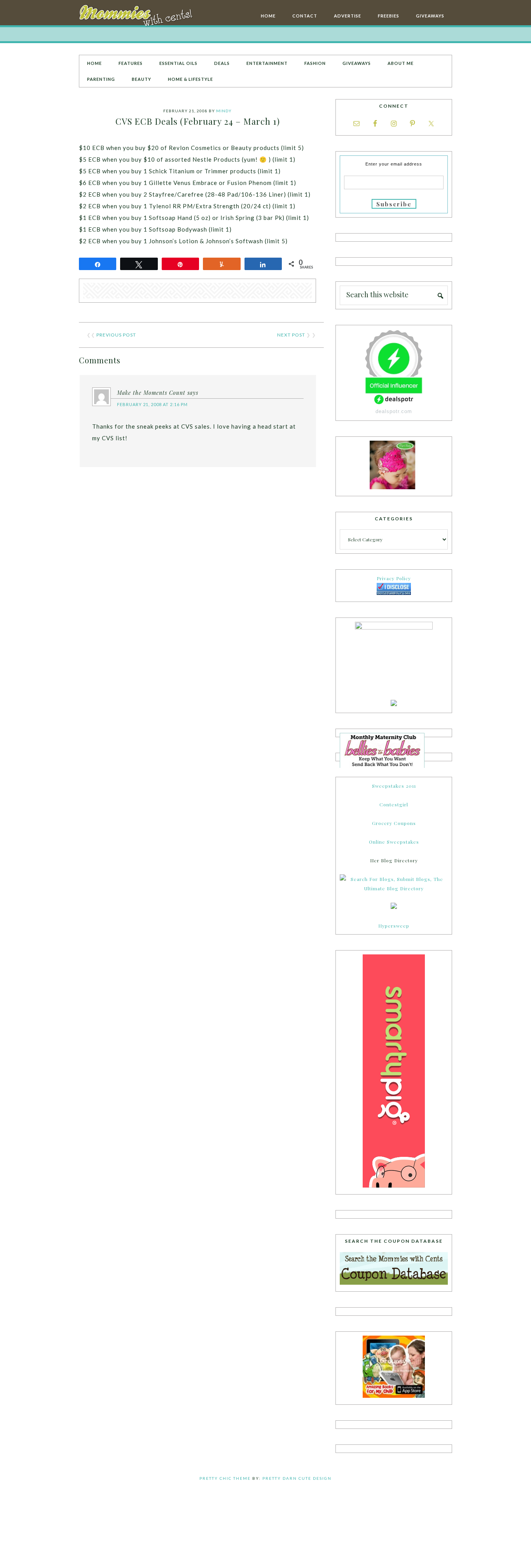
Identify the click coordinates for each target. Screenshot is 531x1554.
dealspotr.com (394, 411)
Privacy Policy (394, 578)
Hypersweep (393, 926)
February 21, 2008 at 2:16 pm (152, 404)
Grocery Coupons (394, 823)
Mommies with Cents (137, 17)
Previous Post (116, 335)
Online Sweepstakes (394, 842)
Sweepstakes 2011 (394, 786)
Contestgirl (393, 804)
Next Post (291, 335)
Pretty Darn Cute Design (297, 1478)
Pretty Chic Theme (225, 1478)
